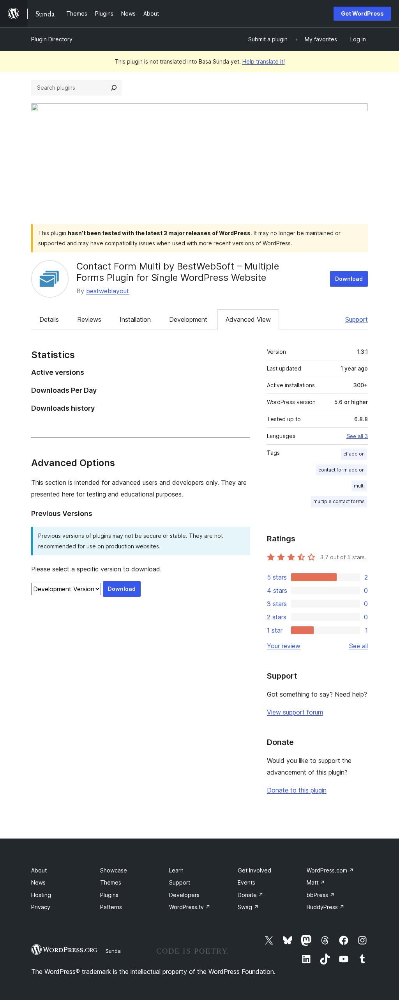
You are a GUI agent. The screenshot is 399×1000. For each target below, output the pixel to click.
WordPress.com (330, 870)
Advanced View (248, 319)
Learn (176, 870)
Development (188, 319)
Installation (135, 319)
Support (356, 319)
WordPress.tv (189, 907)
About (39, 870)
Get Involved (254, 870)
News (38, 882)
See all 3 (357, 436)
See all (358, 646)
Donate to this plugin (297, 790)
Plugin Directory (51, 39)
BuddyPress (325, 907)
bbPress (321, 895)
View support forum (295, 712)
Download (349, 278)
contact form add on (341, 470)
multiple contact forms (339, 501)
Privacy (40, 907)
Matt (316, 882)
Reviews (89, 319)
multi (359, 486)
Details (49, 319)
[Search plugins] (114, 88)
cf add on (354, 454)
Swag (248, 907)
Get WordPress (362, 13)
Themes (110, 882)
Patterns (111, 907)
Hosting (41, 895)
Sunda (113, 951)
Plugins (109, 895)
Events (246, 882)
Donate (250, 895)
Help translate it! (263, 61)
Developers (184, 895)
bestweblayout (107, 291)
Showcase (113, 870)
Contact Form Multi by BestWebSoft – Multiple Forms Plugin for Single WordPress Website (177, 272)
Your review (283, 646)
